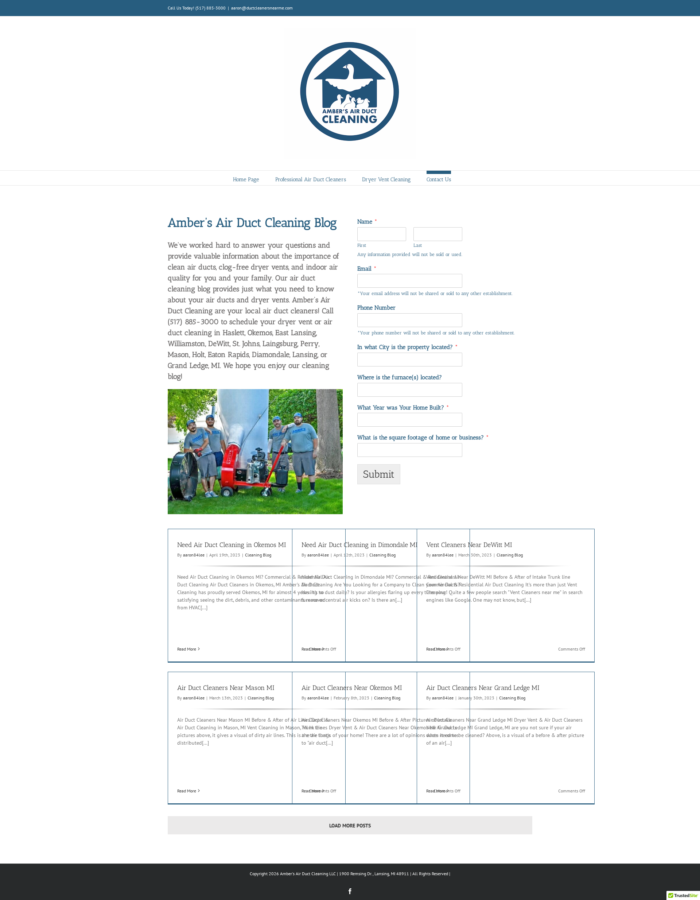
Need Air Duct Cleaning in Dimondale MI (359, 545)
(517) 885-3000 (210, 8)
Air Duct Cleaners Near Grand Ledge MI (482, 688)
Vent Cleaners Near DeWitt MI (469, 545)
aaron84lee (194, 555)
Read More (186, 649)
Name (367, 221)
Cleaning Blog (258, 555)
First (361, 245)
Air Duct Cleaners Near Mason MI (225, 688)
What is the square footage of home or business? (423, 437)
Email (367, 268)
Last (417, 245)
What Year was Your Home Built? (403, 407)
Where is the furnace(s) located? (399, 377)
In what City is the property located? (407, 347)
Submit (378, 474)
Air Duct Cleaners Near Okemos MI (352, 688)
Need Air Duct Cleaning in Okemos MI (231, 545)
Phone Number (376, 307)
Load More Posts (350, 825)
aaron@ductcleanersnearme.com (262, 8)
